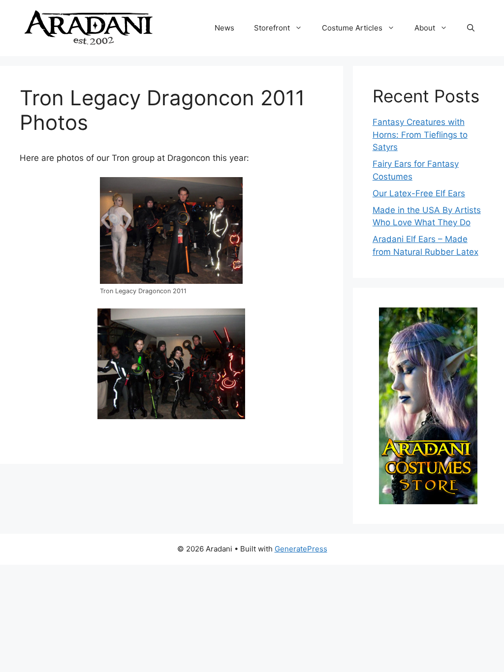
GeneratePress (301, 548)
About (424, 27)
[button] (470, 28)
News (224, 27)
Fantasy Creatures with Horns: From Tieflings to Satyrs (420, 134)
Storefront (272, 27)
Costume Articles (352, 27)
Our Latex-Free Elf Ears (419, 193)
